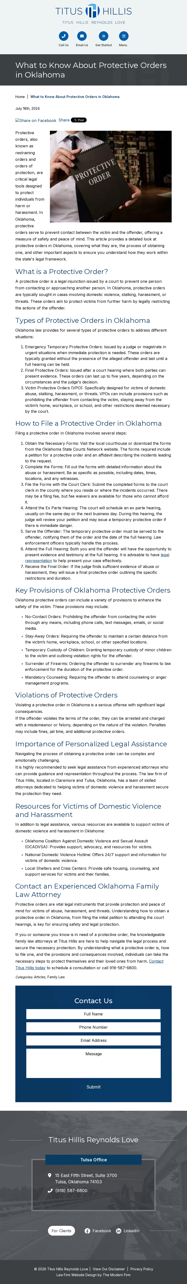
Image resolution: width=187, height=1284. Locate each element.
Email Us (82, 45)
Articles (40, 977)
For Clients (61, 1230)
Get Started (103, 45)
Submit (94, 1086)
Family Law (56, 977)
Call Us (64, 45)
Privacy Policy (142, 1269)
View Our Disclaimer (109, 1269)
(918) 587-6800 (71, 1190)
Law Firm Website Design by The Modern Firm (93, 1275)
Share (63, 120)
